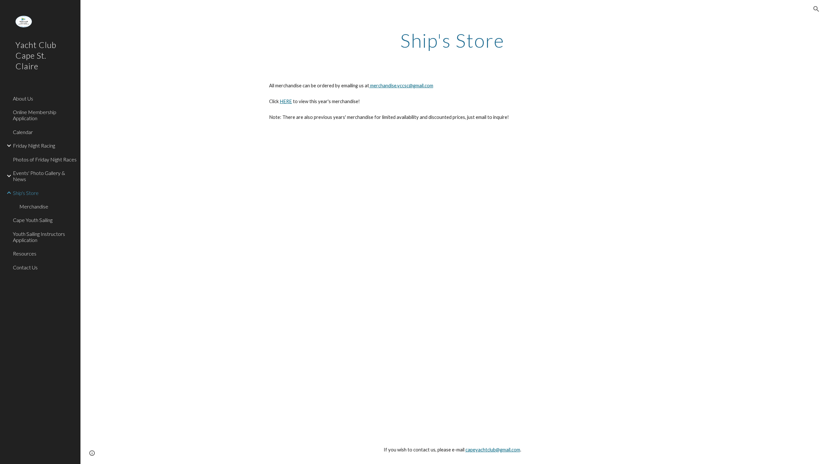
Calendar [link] (23, 132)
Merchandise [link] (33, 206)
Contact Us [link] (25, 267)
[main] (452, 40)
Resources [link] (24, 253)
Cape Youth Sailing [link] (32, 220)
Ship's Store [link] (26, 193)
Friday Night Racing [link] (34, 145)
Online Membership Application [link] (34, 115)
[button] (816, 9)
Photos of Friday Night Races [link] (45, 159)
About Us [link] (23, 98)
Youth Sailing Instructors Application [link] (39, 237)
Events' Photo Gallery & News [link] (39, 176)
